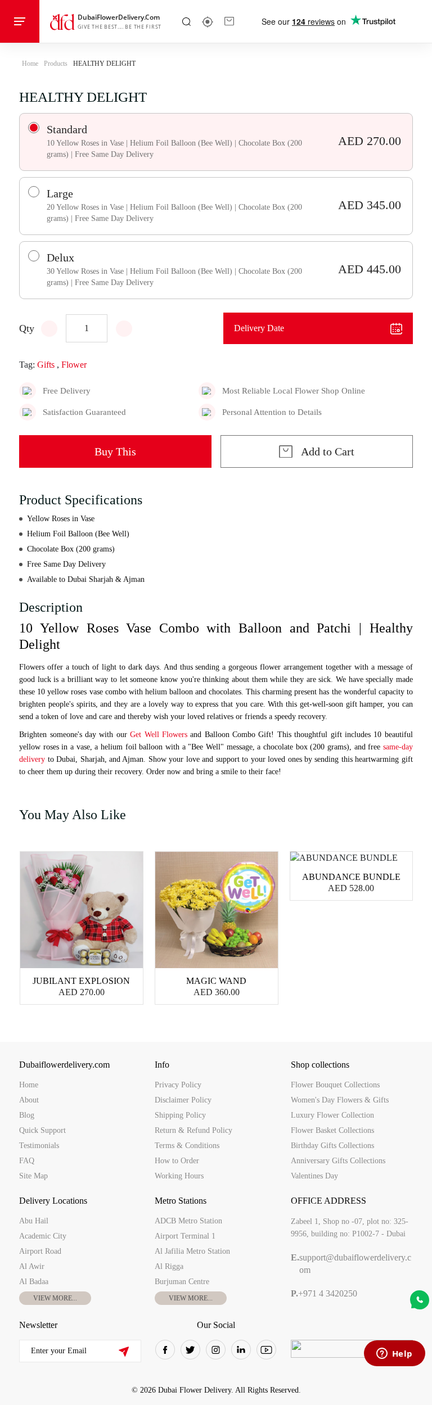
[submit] (123, 1351)
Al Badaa (33, 1281)
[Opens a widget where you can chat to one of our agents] (394, 1354)
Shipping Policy (180, 1115)
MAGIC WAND (216, 981)
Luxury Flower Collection (332, 1115)
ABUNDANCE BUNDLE (351, 877)
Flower (74, 364)
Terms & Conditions (187, 1145)
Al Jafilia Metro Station (192, 1251)
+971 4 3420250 (324, 1293)
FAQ (26, 1160)
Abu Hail (33, 1221)
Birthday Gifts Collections (332, 1145)
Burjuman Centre (182, 1281)
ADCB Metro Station (188, 1221)
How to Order (177, 1160)
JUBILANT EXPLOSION (81, 981)
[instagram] (216, 1349)
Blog (26, 1115)
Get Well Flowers (157, 734)
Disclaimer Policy (183, 1100)
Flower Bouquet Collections (335, 1085)
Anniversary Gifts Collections (338, 1160)
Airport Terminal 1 (185, 1236)
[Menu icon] (20, 21)
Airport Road (40, 1251)
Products (56, 63)
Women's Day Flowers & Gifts (340, 1100)
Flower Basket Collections (332, 1130)
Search (186, 21)
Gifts (46, 364)
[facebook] (165, 1349)
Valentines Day (314, 1176)
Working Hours (179, 1176)
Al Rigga (169, 1266)
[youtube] (266, 1349)
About (29, 1100)
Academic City (42, 1236)
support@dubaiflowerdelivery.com (351, 1264)
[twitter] (190, 1349)
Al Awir (31, 1266)
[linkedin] (241, 1349)
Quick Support (42, 1130)
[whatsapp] (419, 1299)
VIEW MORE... (55, 1298)
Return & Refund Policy (193, 1130)
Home (30, 63)
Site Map (33, 1176)
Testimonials (39, 1145)
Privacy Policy (178, 1085)
